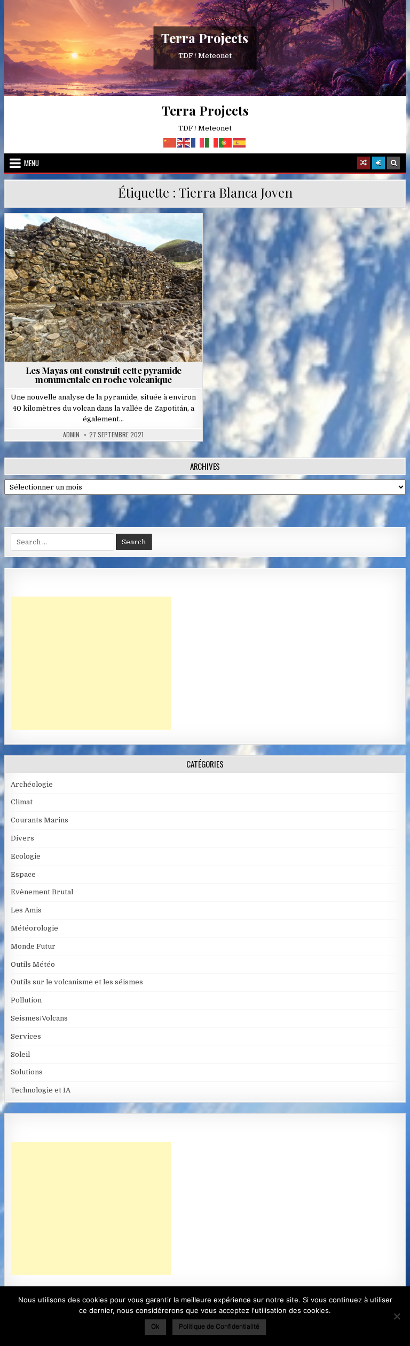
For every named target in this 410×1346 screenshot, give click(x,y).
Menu (31, 163)
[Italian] (212, 142)
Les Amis (26, 910)
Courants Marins (39, 820)
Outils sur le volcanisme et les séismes (77, 982)
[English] (184, 142)
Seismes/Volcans (135, 239)
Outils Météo (33, 964)
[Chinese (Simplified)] (170, 142)
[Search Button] (393, 163)
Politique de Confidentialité (219, 1326)
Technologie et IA (40, 1090)
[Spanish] (240, 142)
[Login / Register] (378, 163)
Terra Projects (204, 37)
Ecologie (26, 856)
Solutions (27, 1072)
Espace (23, 874)
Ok (155, 1326)
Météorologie (34, 928)
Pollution (26, 1000)
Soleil (20, 1054)
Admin (71, 434)
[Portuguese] (226, 142)
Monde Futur (33, 946)
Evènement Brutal (42, 892)
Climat (22, 802)
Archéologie (73, 239)
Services (26, 1036)
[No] (396, 1316)
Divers (22, 838)
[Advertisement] (91, 663)
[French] (198, 142)
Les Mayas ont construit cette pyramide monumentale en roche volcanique (104, 374)
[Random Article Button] (363, 163)
